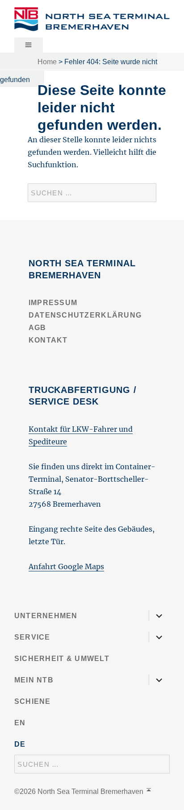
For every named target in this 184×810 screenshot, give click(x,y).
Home (47, 62)
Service (32, 637)
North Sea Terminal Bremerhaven (90, 791)
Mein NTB (34, 680)
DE (20, 744)
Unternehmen (46, 616)
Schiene (32, 701)
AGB (37, 327)
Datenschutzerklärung (85, 315)
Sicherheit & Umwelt (61, 658)
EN (20, 723)
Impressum (53, 302)
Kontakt (48, 340)
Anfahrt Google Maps (66, 566)
